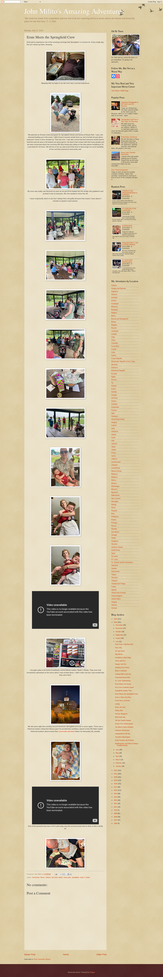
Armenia (114, 294)
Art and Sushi (120, 651)
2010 (116, 810)
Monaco (114, 483)
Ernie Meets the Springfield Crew (126, 694)
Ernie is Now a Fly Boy (123, 697)
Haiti (112, 413)
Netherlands (115, 495)
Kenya (113, 453)
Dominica (114, 367)
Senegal (114, 535)
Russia (113, 526)
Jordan (113, 450)
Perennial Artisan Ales (122, 677)
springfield (75, 877)
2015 (116, 794)
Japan (113, 447)
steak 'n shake (85, 877)
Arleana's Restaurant (122, 730)
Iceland (113, 425)
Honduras (114, 416)
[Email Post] (56, 874)
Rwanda (114, 529)
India (113, 428)
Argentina (114, 291)
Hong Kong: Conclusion (129, 137)
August (118, 638)
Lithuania (114, 465)
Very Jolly (118, 648)
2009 (116, 813)
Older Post (101, 954)
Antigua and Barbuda (118, 288)
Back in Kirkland (120, 671)
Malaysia (114, 474)
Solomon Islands (117, 547)
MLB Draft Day (120, 717)
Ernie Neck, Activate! (122, 700)
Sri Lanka (114, 556)
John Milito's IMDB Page (119, 91)
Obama (48, 877)
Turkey (113, 587)
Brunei (113, 322)
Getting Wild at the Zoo (123, 674)
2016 (116, 790)
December (119, 625)
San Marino (115, 532)
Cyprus (113, 355)
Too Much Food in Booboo (124, 727)
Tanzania (114, 577)
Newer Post (29, 954)
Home (66, 954)
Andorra (114, 285)
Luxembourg (115, 468)
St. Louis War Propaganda (127, 261)
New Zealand (115, 498)
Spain (113, 553)
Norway (113, 504)
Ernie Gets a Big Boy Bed (124, 644)
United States (116, 599)
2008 (116, 817)
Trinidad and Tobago (118, 584)
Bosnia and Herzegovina (119, 319)
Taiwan (113, 574)
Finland (113, 386)
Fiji (112, 383)
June (117, 750)
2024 (116, 619)
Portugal (114, 523)
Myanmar (114, 492)
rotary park (67, 877)
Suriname (114, 565)
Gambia (114, 392)
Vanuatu (114, 605)
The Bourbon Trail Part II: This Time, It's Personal (130, 120)
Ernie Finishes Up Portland (124, 740)
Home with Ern (120, 661)
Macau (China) (116, 471)
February (119, 763)
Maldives (114, 477)
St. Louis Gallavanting (122, 681)
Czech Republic (116, 358)
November (119, 628)
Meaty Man (119, 710)
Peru (113, 514)
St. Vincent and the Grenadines (122, 562)
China (113, 340)
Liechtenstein (116, 462)
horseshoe (35, 877)
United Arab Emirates (118, 593)
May (117, 753)
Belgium (114, 313)
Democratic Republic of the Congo (123, 361)
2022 (116, 770)
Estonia (114, 380)
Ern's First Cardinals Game (124, 687)
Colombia (114, 343)
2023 (116, 622)
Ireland (113, 434)
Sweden (114, 568)
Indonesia (114, 431)
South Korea (115, 550)
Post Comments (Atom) (42, 959)
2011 (116, 807)
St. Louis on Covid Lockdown (129, 209)
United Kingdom (116, 596)
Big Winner (119, 654)
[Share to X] (66, 874)
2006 (116, 823)
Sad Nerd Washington (122, 737)
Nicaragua (114, 501)
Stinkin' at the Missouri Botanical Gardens (129, 193)
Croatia (113, 349)
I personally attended (66, 731)
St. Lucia (114, 559)
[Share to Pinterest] (71, 874)
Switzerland (115, 571)
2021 (116, 774)
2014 (116, 797)
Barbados (114, 310)
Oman (113, 507)
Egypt (113, 377)
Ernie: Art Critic (120, 707)
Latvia (113, 456)
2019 (116, 780)
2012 (116, 803)
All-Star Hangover (121, 714)
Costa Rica (115, 346)
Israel (113, 437)
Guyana (114, 410)
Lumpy (117, 704)
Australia (114, 297)
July (117, 641)
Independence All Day (122, 734)
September (120, 635)
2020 (116, 777)
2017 (116, 787)
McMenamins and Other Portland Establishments (126, 744)
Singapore (114, 541)
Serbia (113, 538)
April (117, 756)
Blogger (92, 972)
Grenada (114, 404)
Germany (114, 398)
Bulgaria (114, 325)
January (119, 766)
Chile (113, 337)
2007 (116, 820)
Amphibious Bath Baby (123, 657)
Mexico (113, 480)
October (119, 632)
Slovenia (114, 544)
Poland (113, 520)
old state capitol (57, 877)
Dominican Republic (118, 370)
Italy (112, 440)
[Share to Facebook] (68, 874)
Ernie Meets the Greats (123, 684)
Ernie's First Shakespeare (124, 724)
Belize (113, 316)
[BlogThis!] (64, 874)
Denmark (114, 364)
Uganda (114, 590)
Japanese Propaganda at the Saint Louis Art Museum (129, 104)
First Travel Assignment (119, 170)
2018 (116, 784)
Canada (114, 334)
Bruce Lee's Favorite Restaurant (128, 153)
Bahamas (114, 307)
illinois (42, 877)
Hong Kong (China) (117, 419)
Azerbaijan (115, 304)
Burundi (114, 328)
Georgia (114, 395)
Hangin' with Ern (120, 664)
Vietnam (114, 608)
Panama (114, 511)
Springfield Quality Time (123, 690)
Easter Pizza (127, 226)
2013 (116, 800)
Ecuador (114, 374)
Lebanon (114, 459)
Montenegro (115, 486)
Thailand (114, 581)
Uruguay (114, 602)
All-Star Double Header (123, 720)
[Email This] (61, 874)
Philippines (115, 517)
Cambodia (114, 331)
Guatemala (115, 407)
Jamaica (114, 444)
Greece (113, 401)
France (113, 389)
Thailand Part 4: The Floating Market (130, 244)
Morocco (114, 489)
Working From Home (122, 667)
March (118, 760)
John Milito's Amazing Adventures (74, 11)
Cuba (113, 352)
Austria (113, 300)
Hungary (114, 422)
